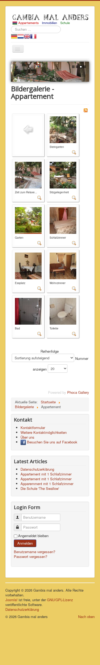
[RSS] (85, 109)
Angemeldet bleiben (33, 535)
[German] (14, 35)
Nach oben (86, 616)
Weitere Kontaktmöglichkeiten (44, 432)
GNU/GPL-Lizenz (60, 599)
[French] (33, 35)
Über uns (27, 437)
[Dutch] (20, 35)
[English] (27, 35)
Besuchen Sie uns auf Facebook (51, 441)
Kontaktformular (33, 427)
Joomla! (11, 599)
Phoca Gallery (78, 392)
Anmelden (25, 543)
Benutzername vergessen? (34, 551)
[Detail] (74, 152)
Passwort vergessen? (30, 556)
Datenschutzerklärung (22, 609)
